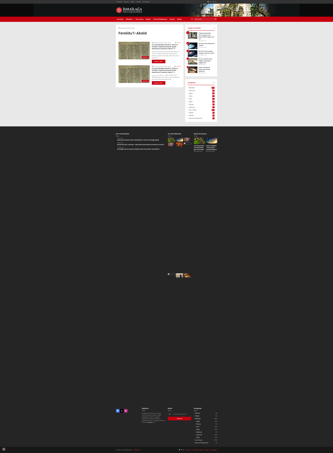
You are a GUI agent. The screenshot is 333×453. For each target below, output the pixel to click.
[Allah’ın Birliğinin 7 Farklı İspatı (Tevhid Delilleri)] (179, 140)
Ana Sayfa (120, 19)
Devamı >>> (151, 422)
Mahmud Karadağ (157, 42)
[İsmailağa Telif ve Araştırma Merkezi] (130, 10)
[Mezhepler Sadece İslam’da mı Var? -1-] (187, 208)
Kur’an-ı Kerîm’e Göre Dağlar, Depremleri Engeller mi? (205, 61)
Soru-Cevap (139, 19)
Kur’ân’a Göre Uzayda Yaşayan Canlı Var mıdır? (206, 52)
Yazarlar (138, 1)
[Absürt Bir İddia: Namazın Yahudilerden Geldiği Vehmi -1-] (179, 275)
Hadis (191, 101)
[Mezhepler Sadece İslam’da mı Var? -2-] (171, 338)
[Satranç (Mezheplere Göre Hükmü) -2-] (187, 140)
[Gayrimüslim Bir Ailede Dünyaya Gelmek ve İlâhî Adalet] (179, 145)
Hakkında (126, 1)
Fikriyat (191, 104)
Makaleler (129, 19)
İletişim (133, 1)
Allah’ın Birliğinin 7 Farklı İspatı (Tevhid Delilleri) (211, 147)
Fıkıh (190, 99)
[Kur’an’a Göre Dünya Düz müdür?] (192, 46)
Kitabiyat (192, 107)
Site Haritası (146, 1)
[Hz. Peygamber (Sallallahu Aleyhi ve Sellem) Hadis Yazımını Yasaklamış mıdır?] (187, 275)
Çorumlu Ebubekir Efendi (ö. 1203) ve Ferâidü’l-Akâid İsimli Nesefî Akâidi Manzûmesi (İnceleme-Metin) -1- (165, 70)
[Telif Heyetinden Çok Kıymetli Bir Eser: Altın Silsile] (171, 140)
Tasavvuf (192, 90)
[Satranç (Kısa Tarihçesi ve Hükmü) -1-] (171, 145)
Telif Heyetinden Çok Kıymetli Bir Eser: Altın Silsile (199, 147)
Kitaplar (148, 19)
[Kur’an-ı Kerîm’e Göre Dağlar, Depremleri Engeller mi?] (192, 61)
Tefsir (191, 96)
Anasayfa (119, 1)
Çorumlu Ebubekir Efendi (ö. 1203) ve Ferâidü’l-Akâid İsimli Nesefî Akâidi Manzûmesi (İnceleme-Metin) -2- (165, 47)
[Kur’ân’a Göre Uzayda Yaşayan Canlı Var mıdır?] (192, 53)
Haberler (191, 115)
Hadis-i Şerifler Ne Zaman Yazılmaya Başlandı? (204, 69)
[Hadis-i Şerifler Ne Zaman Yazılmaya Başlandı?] (192, 69)
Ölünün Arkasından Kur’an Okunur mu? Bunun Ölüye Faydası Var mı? (206, 36)
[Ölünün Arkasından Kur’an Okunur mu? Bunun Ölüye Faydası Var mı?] (192, 35)
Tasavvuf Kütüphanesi (160, 19)
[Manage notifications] (3, 449)
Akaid (190, 93)
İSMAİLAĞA (137, 450)
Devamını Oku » (158, 61)
